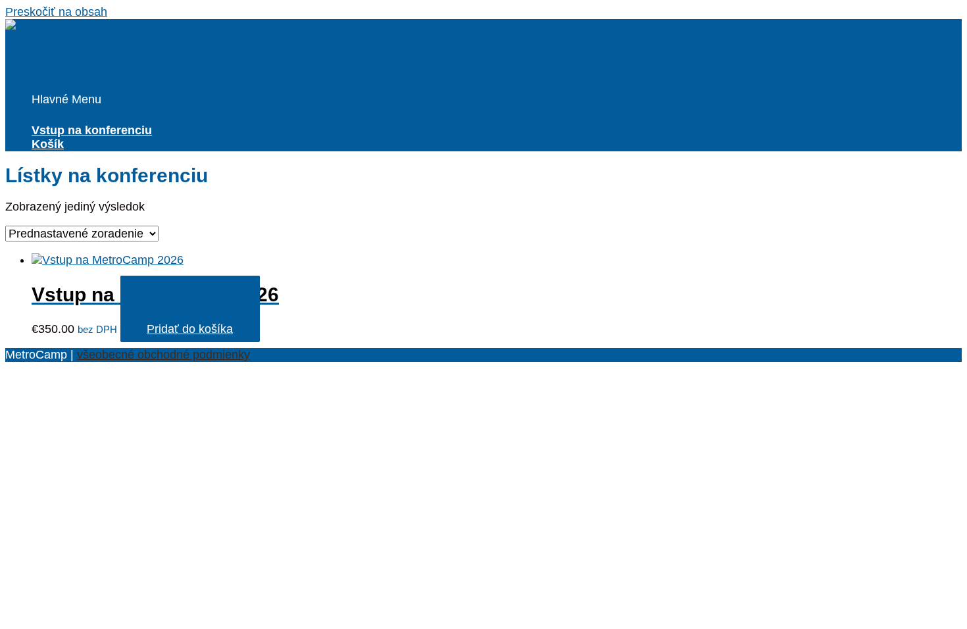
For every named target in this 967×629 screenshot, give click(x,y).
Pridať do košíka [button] (190, 329)
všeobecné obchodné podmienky (163, 354)
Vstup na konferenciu (92, 130)
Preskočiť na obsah (56, 11)
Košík (48, 144)
